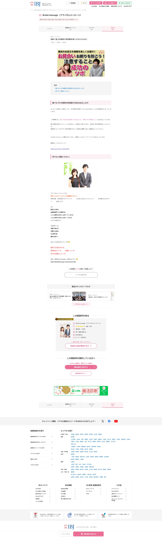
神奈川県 (73, 444)
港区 (82, 439)
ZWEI (87, 493)
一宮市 (72, 456)
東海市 (92, 456)
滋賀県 (82, 466)
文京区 (91, 439)
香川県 (100, 469)
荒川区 (89, 441)
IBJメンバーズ (90, 488)
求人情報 (63, 493)
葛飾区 (108, 441)
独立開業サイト (116, 496)
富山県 (86, 451)
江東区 (104, 439)
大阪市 (72, 464)
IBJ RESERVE (115, 491)
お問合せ (63, 496)
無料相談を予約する (90, 534)
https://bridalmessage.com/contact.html (63, 262)
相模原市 (83, 446)
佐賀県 (72, 477)
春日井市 (82, 456)
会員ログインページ (117, 493)
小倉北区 (89, 474)
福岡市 (84, 474)
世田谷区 (123, 439)
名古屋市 (106, 456)
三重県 (82, 459)
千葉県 (77, 449)
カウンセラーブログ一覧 (71, 10)
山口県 (91, 469)
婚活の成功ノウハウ (116, 6)
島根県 (77, 469)
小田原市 (73, 446)
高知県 (109, 469)
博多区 (94, 474)
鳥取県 (72, 469)
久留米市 (79, 474)
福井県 (95, 451)
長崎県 (77, 477)
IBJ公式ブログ (128, 6)
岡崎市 (77, 456)
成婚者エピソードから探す (37, 448)
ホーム (31, 10)
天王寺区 (89, 464)
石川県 (91, 451)
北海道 (72, 434)
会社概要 (63, 491)
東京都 (72, 436)
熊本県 (82, 477)
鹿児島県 (96, 477)
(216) (113, 28)
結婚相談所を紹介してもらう (38, 442)
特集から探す (33, 459)
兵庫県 (72, 466)
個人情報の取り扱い (66, 498)
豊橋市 (101, 456)
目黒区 (113, 439)
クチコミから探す (35, 453)
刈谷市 (87, 456)
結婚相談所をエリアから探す (38, 436)
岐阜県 (72, 459)
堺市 (76, 464)
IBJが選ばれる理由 (104, 6)
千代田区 (73, 439)
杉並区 (77, 441)
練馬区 (99, 441)
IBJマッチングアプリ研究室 (117, 499)
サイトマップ (115, 488)
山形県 (95, 434)
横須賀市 (93, 446)
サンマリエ (89, 491)
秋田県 (91, 434)
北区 (86, 441)
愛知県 (72, 454)
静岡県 (77, 459)
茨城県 (82, 449)
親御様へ (38, 498)
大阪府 (72, 461)
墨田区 (100, 439)
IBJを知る (94, 6)
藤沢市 (88, 446)
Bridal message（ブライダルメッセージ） (57, 10)
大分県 (86, 477)
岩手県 (82, 434)
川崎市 (78, 446)
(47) (91, 28)
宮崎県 (91, 477)
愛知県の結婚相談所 (38, 10)
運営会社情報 (64, 488)
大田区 (118, 439)
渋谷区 (128, 439)
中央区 (78, 439)
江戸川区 (113, 441)
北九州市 (73, 474)
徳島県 (95, 469)
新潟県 (77, 451)
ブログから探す (34, 465)
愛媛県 (104, 469)
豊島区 (82, 441)
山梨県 (72, 451)
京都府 (77, 466)
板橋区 (94, 441)
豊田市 (96, 456)
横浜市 (99, 446)
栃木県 (86, 449)
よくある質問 (39, 501)
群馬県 (91, 449)
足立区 (103, 441)
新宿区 (86, 439)
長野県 (82, 451)
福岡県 (72, 471)
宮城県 (86, 434)
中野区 (72, 441)
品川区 (109, 439)
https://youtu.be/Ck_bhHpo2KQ (60, 149)
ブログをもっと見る (80, 304)
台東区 (95, 439)
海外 (105, 477)
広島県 (86, 469)
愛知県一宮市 (45, 10)
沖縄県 (101, 477)
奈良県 (86, 466)
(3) (70, 28)
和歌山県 (91, 466)
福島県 (100, 434)
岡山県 (82, 469)
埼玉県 (72, 449)
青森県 (77, 434)
